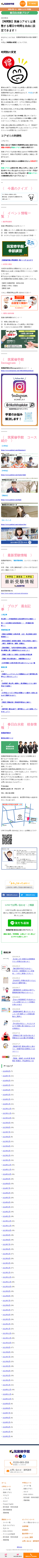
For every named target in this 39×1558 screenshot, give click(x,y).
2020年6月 (6, 1418)
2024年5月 (6, 1197)
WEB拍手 (19, 885)
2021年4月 (6, 1371)
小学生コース (6, 1486)
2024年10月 (7, 1174)
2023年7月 (6, 1244)
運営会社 (19, 1547)
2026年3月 (6, 1094)
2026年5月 (6, 1085)
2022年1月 (6, 1329)
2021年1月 (6, 1385)
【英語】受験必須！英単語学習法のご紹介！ (16, 702)
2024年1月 (6, 1216)
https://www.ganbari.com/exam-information (14, 593)
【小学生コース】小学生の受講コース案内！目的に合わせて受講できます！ (19, 694)
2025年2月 (6, 1155)
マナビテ (6, 1495)
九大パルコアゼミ (9, 1525)
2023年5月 (6, 1254)
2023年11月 (7, 1226)
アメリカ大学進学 (9, 1534)
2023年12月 (7, 1221)
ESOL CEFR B (7, 1531)
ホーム (4, 1483)
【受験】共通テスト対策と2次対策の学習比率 (16, 654)
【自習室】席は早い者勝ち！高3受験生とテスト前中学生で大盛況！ (19, 685)
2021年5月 (6, 1366)
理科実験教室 (7, 1510)
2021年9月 (6, 1347)
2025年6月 (6, 1137)
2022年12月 (7, 1277)
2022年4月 (6, 1315)
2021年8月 (6, 1352)
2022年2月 (6, 1324)
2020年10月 (7, 1399)
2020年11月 (7, 1394)
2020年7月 (6, 1413)
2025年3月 (6, 1151)
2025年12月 (7, 1109)
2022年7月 (6, 1300)
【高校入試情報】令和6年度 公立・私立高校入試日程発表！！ (19, 635)
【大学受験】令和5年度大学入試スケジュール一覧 (18, 663)
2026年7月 (6, 1076)
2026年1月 (6, 1104)
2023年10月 (7, 1230)
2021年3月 (6, 1375)
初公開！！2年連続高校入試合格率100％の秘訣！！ (18, 619)
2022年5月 (6, 1310)
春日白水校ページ (7, 738)
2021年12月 (7, 1333)
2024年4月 (6, 1202)
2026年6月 (6, 1080)
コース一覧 (7, 1489)
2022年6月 (6, 1305)
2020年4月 (6, 1427)
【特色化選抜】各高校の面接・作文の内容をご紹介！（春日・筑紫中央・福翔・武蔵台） (19, 642)
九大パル (6, 1528)
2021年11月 (7, 1338)
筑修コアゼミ (7, 1492)
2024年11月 (7, 1169)
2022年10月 (7, 1286)
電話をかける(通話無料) (31, 1555)
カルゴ (5, 1501)
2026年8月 (6, 1071)
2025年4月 (6, 1146)
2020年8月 (6, 1408)
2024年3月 (6, 1207)
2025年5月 (6, 1141)
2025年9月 (6, 1123)
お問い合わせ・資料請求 (20, 1471)
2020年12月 (7, 1389)
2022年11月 (7, 1282)
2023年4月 (6, 1258)
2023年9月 (6, 1235)
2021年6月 (6, 1361)
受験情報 (6, 1513)
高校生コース (6, 1519)
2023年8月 (6, 1240)
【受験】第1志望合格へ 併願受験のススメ (16, 659)
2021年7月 (6, 1357)
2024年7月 (6, 1188)
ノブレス (6, 1498)
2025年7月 (6, 1132)
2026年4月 (6, 1090)
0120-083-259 (21, 1462)
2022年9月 (6, 1291)
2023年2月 (6, 1268)
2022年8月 (6, 1296)
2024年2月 (6, 1212)
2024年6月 (6, 1193)
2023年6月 (6, 1249)
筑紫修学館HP (6, 733)
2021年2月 (6, 1380)
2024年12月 (7, 1165)
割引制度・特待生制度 (10, 1507)
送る (6, 1555)
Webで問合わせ (17, 1555)
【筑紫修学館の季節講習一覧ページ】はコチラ (17, 260)
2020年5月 (6, 1422)
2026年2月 (6, 1099)
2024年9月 (6, 1179)
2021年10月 (7, 1343)
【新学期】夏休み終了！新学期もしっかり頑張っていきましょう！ (19, 710)
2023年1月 (6, 1272)
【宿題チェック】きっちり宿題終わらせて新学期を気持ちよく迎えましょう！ (19, 675)
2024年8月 (6, 1183)
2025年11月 (7, 1113)
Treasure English (8, 1504)
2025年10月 (7, 1118)
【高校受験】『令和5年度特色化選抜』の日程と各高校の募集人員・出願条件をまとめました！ (19, 649)
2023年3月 (6, 1263)
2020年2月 (6, 1436)
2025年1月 (6, 1160)
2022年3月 (6, 1319)
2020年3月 (6, 1432)
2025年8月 (6, 1127)
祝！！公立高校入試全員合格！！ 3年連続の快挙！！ (17, 624)
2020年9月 (6, 1403)
